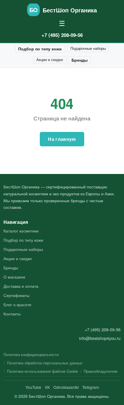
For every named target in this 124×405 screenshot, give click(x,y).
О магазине (14, 277)
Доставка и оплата (20, 286)
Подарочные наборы (88, 48)
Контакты (12, 314)
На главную (62, 139)
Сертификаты (16, 295)
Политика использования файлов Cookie (42, 371)
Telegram (90, 387)
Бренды (80, 60)
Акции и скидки (49, 59)
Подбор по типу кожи (40, 49)
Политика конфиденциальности (31, 354)
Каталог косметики (21, 231)
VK (47, 387)
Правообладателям (100, 371)
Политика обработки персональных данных (44, 363)
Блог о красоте (17, 304)
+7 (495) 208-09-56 (62, 34)
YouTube (33, 387)
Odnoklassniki (66, 387)
